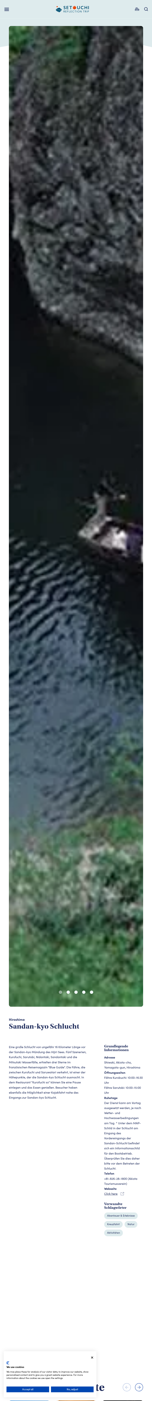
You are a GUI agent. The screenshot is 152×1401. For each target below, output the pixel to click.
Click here (111, 1194)
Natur (131, 1224)
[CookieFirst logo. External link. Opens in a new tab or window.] (7, 1363)
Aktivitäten (113, 1232)
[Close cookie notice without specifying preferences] (92, 1358)
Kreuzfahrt (113, 1224)
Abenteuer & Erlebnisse (121, 1215)
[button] (60, 992)
